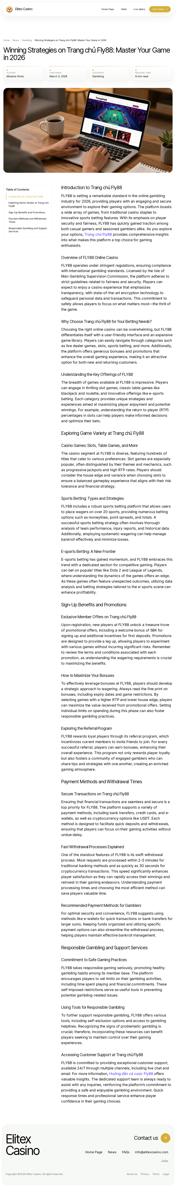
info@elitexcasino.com (151, 1152)
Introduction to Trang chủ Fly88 (26, 196)
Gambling (27, 40)
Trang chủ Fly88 (98, 234)
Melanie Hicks (15, 76)
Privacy (145, 1174)
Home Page (93, 1152)
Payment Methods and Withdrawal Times (27, 220)
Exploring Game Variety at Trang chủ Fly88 (29, 204)
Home (6, 40)
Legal (166, 1174)
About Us (132, 1174)
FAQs (126, 1152)
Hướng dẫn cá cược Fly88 (131, 1073)
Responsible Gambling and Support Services (28, 230)
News (16, 40)
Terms (155, 1174)
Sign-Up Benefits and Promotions (27, 212)
